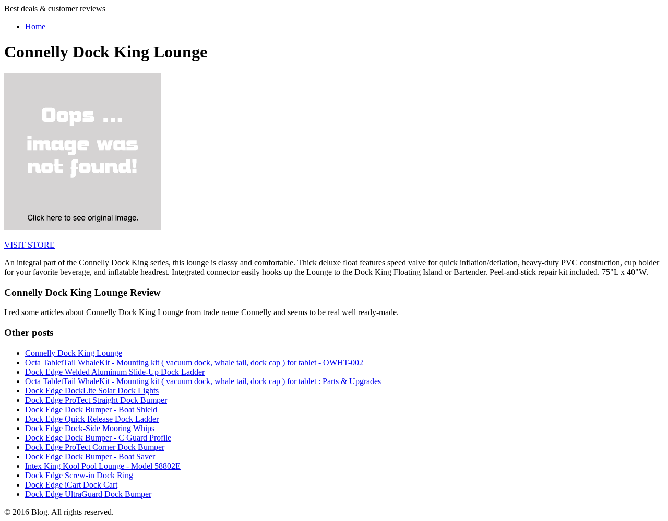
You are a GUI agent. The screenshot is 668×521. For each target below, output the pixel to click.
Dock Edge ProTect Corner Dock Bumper (94, 447)
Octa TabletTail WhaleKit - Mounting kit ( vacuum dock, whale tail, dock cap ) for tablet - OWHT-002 (194, 362)
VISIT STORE (29, 244)
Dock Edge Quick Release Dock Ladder (92, 418)
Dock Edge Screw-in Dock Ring (79, 475)
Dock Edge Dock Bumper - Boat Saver (90, 456)
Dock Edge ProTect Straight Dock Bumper (96, 400)
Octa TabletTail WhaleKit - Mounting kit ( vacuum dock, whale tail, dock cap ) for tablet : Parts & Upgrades (203, 381)
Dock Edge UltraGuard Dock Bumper (88, 494)
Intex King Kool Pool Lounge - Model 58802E (103, 465)
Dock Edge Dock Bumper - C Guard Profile (98, 437)
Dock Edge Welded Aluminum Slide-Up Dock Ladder (115, 371)
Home (35, 26)
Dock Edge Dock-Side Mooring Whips (89, 428)
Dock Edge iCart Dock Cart (71, 484)
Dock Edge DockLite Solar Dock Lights (92, 390)
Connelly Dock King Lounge (73, 353)
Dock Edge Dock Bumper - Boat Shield (91, 409)
